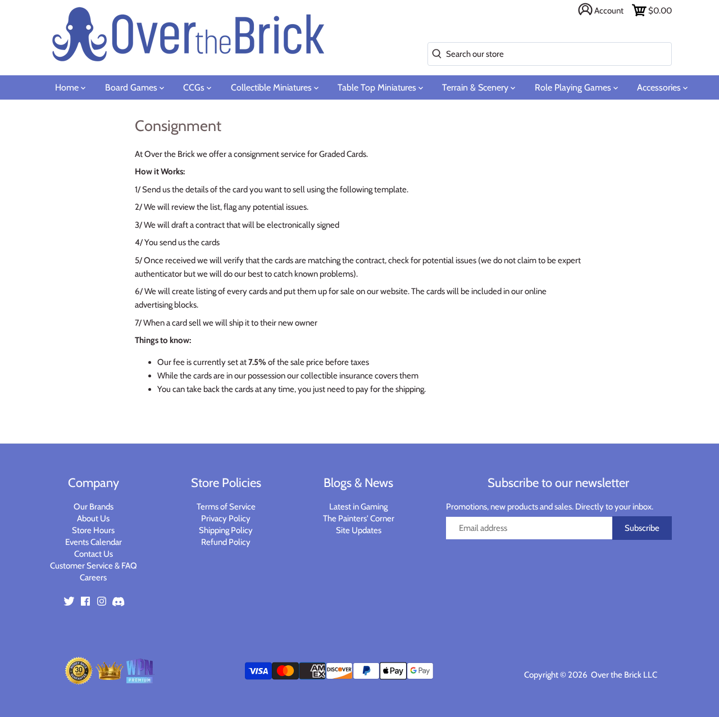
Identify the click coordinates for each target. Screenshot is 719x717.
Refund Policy (226, 542)
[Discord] (118, 601)
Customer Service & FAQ (93, 566)
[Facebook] (85, 601)
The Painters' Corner (358, 518)
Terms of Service (226, 507)
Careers (93, 577)
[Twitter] (69, 601)
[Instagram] (101, 601)
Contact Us (93, 554)
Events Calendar (93, 542)
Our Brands (93, 507)
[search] (434, 54)
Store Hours (93, 530)
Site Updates (358, 530)
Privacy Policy (226, 518)
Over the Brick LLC (623, 675)
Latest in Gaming (358, 507)
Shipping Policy (226, 530)
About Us (93, 518)
